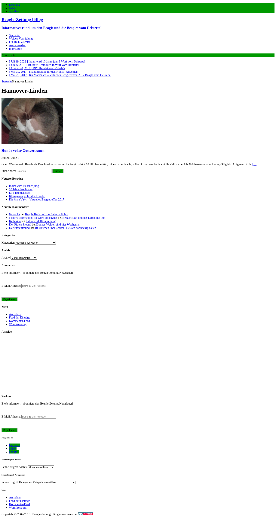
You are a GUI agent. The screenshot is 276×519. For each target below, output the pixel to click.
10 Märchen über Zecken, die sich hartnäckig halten (65, 227)
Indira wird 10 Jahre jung (24, 185)
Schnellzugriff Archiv (14, 467)
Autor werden (17, 45)
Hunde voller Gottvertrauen (23, 150)
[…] (254, 164)
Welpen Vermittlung (21, 38)
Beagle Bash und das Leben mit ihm (46, 214)
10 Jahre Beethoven (20, 189)
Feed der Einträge (19, 317)
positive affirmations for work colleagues (33, 217)
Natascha (14, 214)
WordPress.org (17, 324)
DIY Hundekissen (19, 192)
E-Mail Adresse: (11, 285)
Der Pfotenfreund (19, 227)
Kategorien (8, 242)
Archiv (6, 257)
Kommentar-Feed (19, 320)
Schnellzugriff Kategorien (17, 482)
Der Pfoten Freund (20, 224)
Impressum (15, 48)
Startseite (14, 35)
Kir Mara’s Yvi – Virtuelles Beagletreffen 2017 (36, 199)
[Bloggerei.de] (85, 514)
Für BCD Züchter (19, 41)
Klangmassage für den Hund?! (27, 196)
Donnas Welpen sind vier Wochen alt (58, 224)
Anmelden (15, 314)
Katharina (15, 221)
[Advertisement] (114, 364)
